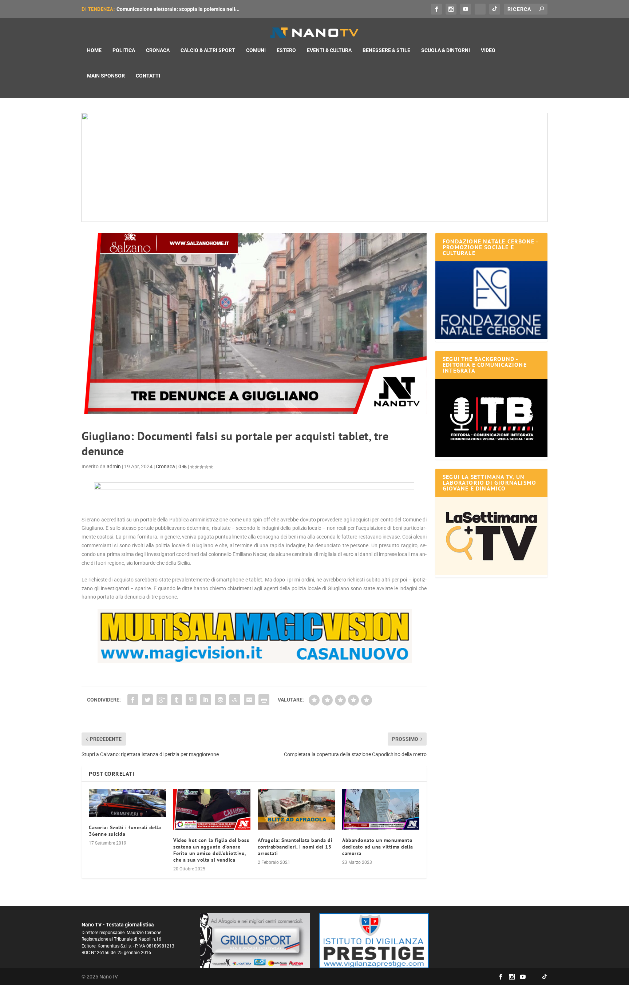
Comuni (256, 50)
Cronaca (158, 50)
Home (94, 50)
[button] (314, 167)
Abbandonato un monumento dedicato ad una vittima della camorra (377, 847)
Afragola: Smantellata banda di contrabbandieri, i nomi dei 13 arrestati (295, 847)
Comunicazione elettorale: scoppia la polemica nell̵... (178, 9)
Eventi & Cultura (329, 50)
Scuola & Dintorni (445, 50)
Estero (286, 50)
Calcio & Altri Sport (208, 50)
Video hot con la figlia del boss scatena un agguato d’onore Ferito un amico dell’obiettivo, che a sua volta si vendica (211, 850)
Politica (123, 50)
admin (114, 466)
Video (488, 50)
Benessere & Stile (386, 50)
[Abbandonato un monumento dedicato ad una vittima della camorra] (380, 809)
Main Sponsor (106, 76)
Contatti (148, 76)
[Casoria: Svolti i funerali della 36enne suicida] (127, 803)
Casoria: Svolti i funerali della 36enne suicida (125, 830)
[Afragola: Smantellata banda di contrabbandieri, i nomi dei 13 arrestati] (296, 809)
